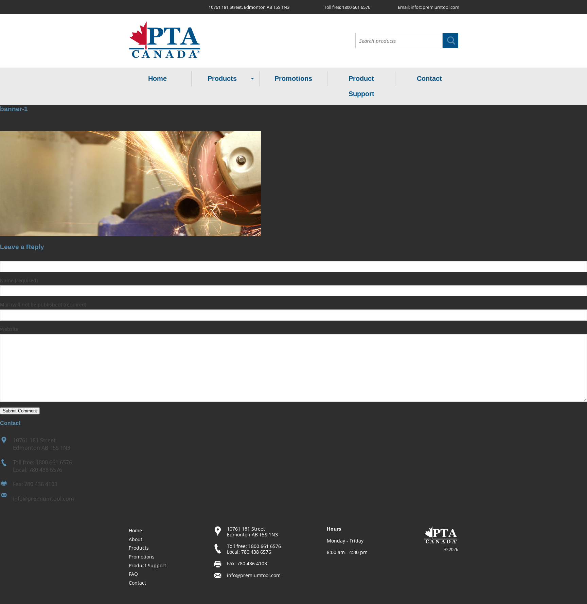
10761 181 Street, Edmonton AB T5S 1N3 (249, 7)
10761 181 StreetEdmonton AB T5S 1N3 (41, 444)
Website (9, 329)
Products (222, 78)
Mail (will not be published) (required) (43, 304)
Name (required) (19, 280)
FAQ (133, 574)
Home (157, 78)
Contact (429, 78)
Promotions (293, 78)
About (135, 539)
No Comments (122, 126)
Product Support (361, 86)
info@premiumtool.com (435, 7)
